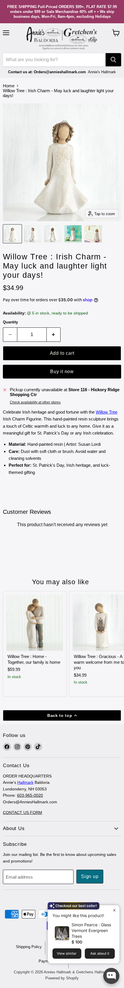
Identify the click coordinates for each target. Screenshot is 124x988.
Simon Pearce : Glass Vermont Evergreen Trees (91, 930)
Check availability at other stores (35, 402)
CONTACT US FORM (22, 812)
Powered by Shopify (62, 978)
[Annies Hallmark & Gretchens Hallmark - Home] (62, 38)
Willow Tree (106, 412)
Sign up (90, 876)
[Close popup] (114, 910)
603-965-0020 (30, 795)
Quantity (10, 322)
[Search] (113, 59)
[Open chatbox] (111, 976)
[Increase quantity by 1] (54, 334)
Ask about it (99, 953)
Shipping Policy (29, 947)
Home (8, 85)
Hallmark (25, 782)
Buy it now (62, 371)
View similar (67, 953)
